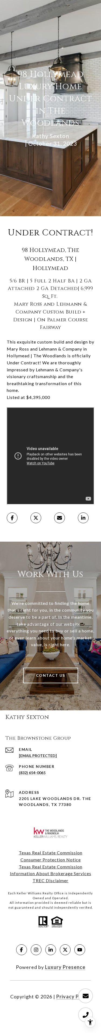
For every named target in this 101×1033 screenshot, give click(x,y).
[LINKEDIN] (50, 949)
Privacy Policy (73, 996)
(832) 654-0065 (32, 772)
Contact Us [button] (50, 675)
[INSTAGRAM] (36, 949)
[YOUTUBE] (79, 949)
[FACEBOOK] (21, 949)
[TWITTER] (65, 949)
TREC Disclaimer (50, 880)
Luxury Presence (65, 967)
